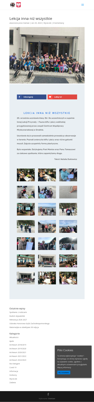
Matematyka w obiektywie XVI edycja (24, 327)
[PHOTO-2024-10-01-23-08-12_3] (47, 181)
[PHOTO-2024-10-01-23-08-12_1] (26, 198)
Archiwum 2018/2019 (17, 345)
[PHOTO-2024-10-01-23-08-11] (26, 215)
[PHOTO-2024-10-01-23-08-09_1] (47, 215)
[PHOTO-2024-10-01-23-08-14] (26, 284)
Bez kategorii (14, 363)
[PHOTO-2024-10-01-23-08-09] (68, 215)
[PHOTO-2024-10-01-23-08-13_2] (47, 284)
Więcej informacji (64, 367)
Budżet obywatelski (17, 316)
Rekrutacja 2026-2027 (18, 320)
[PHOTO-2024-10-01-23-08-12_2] (68, 181)
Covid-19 (12, 367)
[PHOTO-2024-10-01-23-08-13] (26, 181)
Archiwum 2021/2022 (17, 356)
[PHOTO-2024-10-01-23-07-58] (68, 250)
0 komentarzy (58, 23)
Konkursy (13, 375)
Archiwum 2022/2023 (17, 360)
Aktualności (13, 337)
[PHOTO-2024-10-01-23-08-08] (26, 233)
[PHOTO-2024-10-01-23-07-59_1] (26, 250)
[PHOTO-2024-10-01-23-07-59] (47, 250)
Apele (11, 341)
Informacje (13, 371)
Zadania (12, 382)
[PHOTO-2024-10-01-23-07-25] (47, 267)
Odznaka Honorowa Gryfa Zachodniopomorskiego (29, 323)
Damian (26, 23)
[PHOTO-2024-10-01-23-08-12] (47, 198)
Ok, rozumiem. (63, 372)
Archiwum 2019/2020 (17, 348)
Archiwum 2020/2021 (17, 352)
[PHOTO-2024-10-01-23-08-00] (68, 233)
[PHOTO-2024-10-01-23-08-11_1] (68, 198)
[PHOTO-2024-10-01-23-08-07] (47, 233)
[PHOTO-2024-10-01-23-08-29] (68, 267)
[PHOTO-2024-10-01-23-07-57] (26, 267)
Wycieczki (47, 23)
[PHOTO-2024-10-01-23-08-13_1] (68, 284)
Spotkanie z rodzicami (18, 312)
